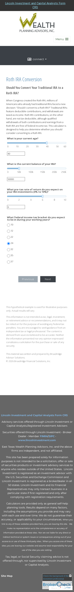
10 (12, 224)
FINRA (44, 436)
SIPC (52, 436)
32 (12, 249)
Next (48, 279)
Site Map (7, 576)
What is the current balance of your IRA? (31, 164)
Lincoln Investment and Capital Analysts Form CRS (34, 415)
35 (12, 255)
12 (12, 231)
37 (12, 261)
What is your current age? (22, 138)
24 (12, 243)
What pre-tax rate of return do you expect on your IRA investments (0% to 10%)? (35, 190)
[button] (62, 39)
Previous (28, 279)
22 (12, 237)
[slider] (36, 143)
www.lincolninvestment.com (37, 440)
